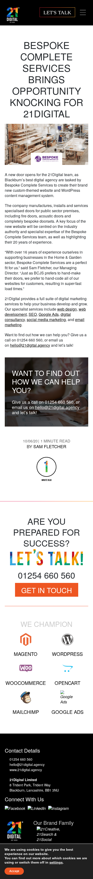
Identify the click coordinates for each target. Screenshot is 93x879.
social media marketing (46, 319)
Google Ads (49, 314)
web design (67, 309)
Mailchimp (26, 711)
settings (56, 862)
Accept (14, 871)
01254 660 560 (21, 759)
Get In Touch (46, 590)
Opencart (67, 682)
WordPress (67, 653)
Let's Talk (57, 12)
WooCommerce (25, 682)
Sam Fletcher (49, 446)
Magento (25, 653)
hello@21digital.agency (30, 345)
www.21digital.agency (26, 769)
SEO (33, 314)
